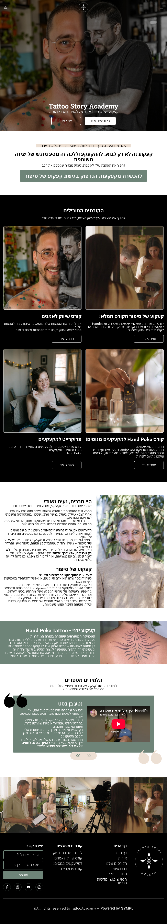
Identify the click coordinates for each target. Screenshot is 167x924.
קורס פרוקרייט (71, 868)
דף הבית (120, 852)
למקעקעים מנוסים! (67, 863)
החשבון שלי (118, 874)
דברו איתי (120, 868)
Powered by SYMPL (117, 908)
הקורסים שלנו (116, 863)
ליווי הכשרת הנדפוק (67, 852)
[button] (77, 756)
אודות (122, 858)
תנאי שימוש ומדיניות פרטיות (112, 881)
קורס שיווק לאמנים (68, 858)
